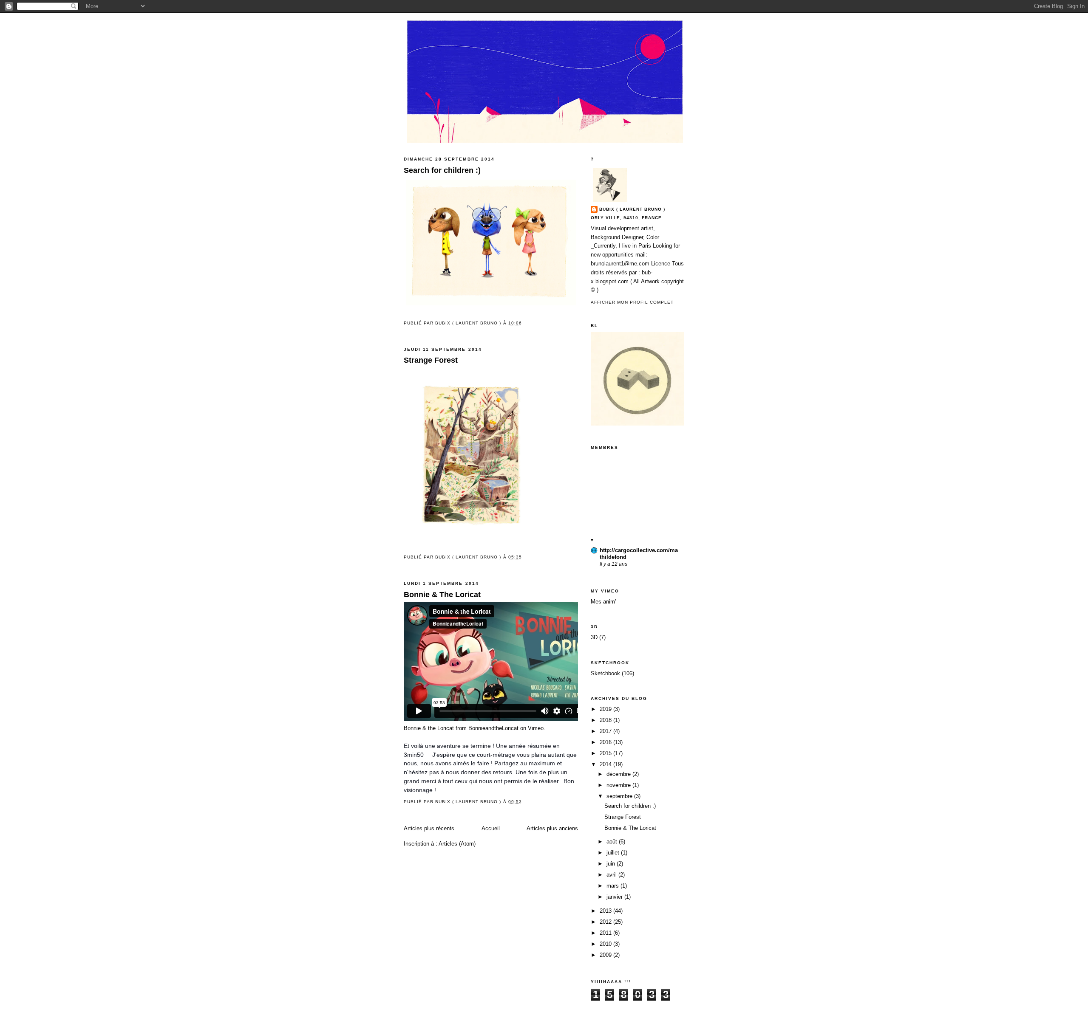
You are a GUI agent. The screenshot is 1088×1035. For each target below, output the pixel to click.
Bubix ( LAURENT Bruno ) (632, 209)
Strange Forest (431, 360)
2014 (606, 764)
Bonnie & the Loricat (429, 728)
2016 (606, 742)
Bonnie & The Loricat (442, 594)
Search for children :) (442, 170)
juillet (613, 852)
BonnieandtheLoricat (493, 728)
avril (612, 874)
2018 (606, 720)
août (612, 841)
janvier (615, 897)
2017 (606, 731)
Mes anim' (603, 601)
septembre (620, 796)
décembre (619, 774)
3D (594, 637)
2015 (606, 753)
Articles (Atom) (457, 843)
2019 (606, 709)
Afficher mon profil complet (632, 302)
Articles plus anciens (552, 828)
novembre (619, 785)
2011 (606, 933)
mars (613, 886)
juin (611, 863)
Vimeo (536, 728)
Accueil (491, 828)
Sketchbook (605, 673)
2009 (606, 955)
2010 (606, 944)
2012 (606, 922)
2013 (606, 911)
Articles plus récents (429, 828)
